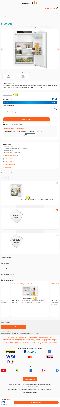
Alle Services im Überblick (29, 342)
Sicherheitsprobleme (22, 340)
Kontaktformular (38, 340)
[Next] (58, 49)
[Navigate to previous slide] (1, 299)
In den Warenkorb (26, 119)
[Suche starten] (57, 13)
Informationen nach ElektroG (46, 337)
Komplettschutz (10, 131)
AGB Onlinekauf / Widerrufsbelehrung (12, 339)
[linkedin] (30, 370)
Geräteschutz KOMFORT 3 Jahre (30, 131)
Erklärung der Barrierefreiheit (49, 339)
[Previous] (1, 49)
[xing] (17, 370)
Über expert (53, 343)
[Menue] (2, 9)
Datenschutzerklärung (28, 339)
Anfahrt (30, 340)
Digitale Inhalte (22, 337)
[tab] (22, 72)
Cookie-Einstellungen (12, 337)
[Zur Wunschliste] (48, 8)
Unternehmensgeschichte (36, 343)
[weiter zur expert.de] (7, 396)
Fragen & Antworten (42, 342)
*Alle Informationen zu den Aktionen (10, 112)
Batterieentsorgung (32, 337)
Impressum (38, 339)
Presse (26, 343)
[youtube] (3, 370)
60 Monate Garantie (9, 342)
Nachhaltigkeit (19, 343)
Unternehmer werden (9, 343)
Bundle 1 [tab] (4, 178)
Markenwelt (18, 342)
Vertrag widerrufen (10, 340)
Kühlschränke (7, 16)
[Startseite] (2, 16)
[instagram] (43, 370)
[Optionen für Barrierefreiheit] (45, 8)
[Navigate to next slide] (59, 299)
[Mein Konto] (51, 9)
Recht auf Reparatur (49, 340)
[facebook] (57, 370)
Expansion (46, 343)
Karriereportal (52, 342)
